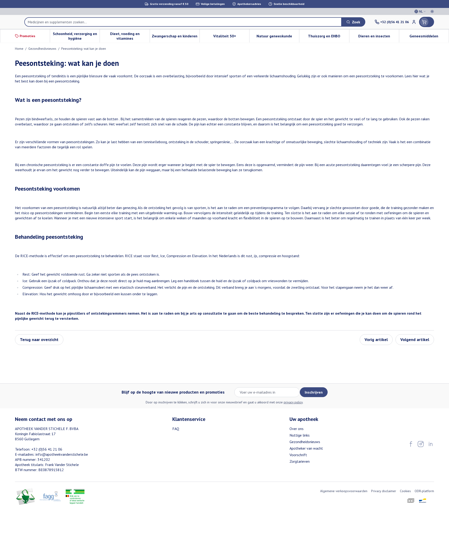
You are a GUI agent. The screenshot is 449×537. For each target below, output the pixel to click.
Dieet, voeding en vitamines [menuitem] (129, 36)
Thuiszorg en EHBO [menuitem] (328, 37)
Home (19, 48)
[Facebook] (410, 444)
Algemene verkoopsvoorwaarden (343, 491)
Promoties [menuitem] (27, 36)
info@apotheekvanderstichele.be (62, 454)
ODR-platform (424, 491)
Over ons (297, 428)
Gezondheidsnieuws (42, 48)
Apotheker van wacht (306, 448)
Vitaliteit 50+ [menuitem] (231, 37)
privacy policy (293, 402)
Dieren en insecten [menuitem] (378, 37)
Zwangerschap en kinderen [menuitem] (175, 37)
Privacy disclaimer (383, 491)
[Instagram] (420, 444)
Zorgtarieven (300, 461)
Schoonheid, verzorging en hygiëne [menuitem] (76, 36)
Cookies (405, 491)
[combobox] (183, 22)
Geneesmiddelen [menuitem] (429, 37)
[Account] (414, 22)
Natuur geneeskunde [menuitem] (278, 37)
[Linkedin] (430, 444)
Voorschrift (298, 454)
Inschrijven (314, 392)
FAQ (175, 428)
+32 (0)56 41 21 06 (46, 449)
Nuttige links (300, 435)
